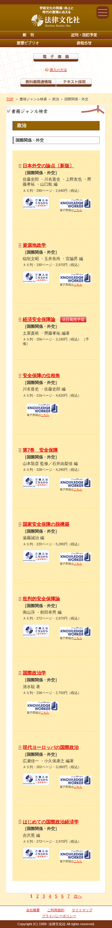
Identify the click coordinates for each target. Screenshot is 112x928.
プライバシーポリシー (59, 916)
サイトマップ (82, 910)
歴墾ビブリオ (28, 43)
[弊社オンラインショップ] (36, 207)
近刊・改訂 (84, 35)
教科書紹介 (74, 83)
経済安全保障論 (39, 319)
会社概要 (33, 910)
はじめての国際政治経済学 (51, 821)
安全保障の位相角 (41, 375)
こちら (78, 210)
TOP (9, 99)
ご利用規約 (55, 910)
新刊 (28, 35)
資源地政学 (34, 245)
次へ (78, 896)
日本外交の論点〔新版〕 (48, 165)
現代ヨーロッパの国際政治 (51, 747)
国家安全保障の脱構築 (46, 524)
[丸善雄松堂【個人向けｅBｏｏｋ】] (75, 206)
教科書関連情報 (38, 83)
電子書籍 (55, 57)
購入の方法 (58, 70)
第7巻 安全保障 (40, 450)
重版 (84, 43)
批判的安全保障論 (41, 598)
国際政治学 (34, 672)
